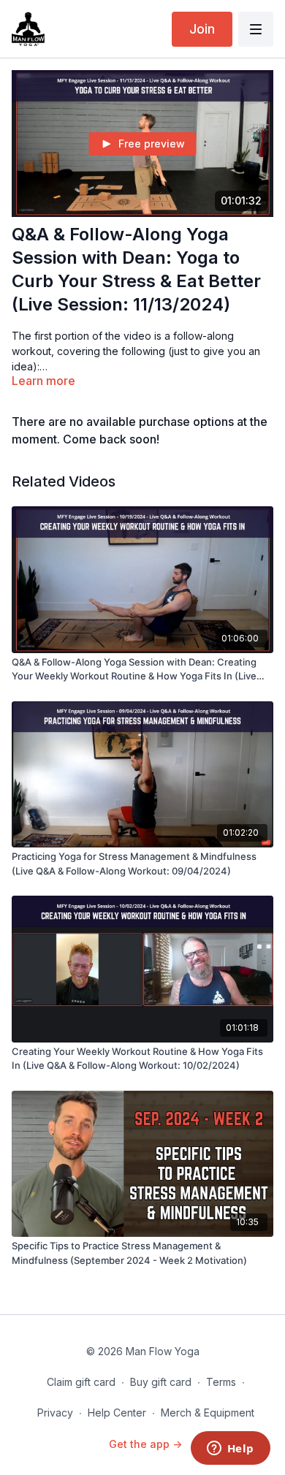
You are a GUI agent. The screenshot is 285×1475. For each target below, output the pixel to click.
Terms (221, 1382)
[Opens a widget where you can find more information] (230, 1449)
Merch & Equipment (207, 1412)
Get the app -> (145, 1444)
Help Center (117, 1412)
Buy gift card (160, 1382)
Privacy (55, 1412)
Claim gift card (81, 1382)
